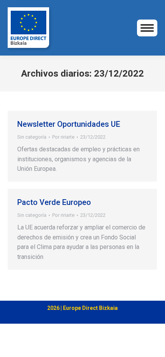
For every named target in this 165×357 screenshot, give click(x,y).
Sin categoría (31, 137)
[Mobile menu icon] (147, 28)
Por (63, 137)
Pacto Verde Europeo (54, 202)
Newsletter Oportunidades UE (68, 124)
